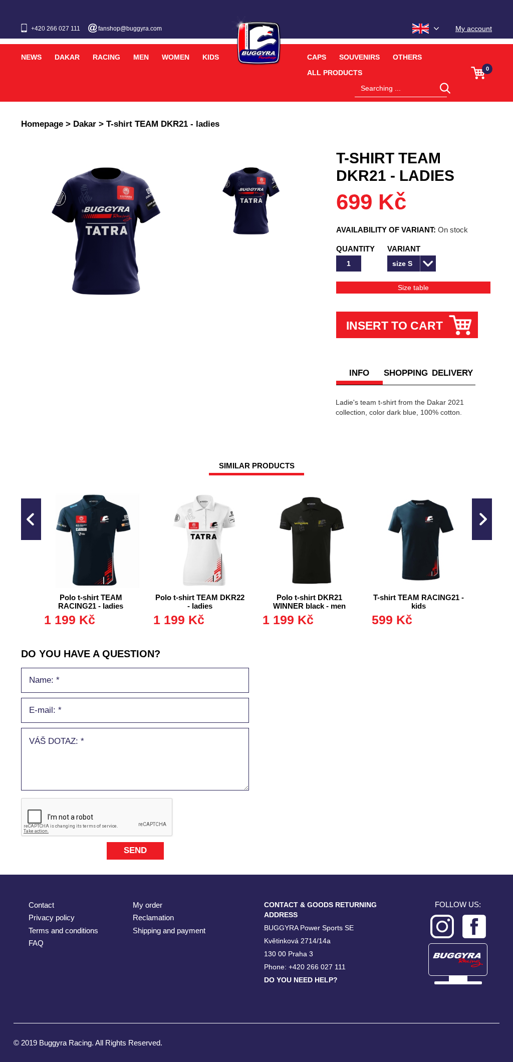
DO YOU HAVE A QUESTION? (90, 653)
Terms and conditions (63, 930)
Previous (31, 519)
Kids (210, 57)
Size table (413, 288)
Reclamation (153, 917)
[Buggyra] (256, 37)
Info (359, 373)
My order (147, 905)
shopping (406, 373)
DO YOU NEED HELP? (301, 980)
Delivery (452, 373)
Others (407, 57)
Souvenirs (359, 57)
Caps (316, 57)
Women (175, 57)
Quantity (355, 248)
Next (482, 519)
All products (334, 73)
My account (473, 29)
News (31, 57)
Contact (41, 905)
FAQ (36, 943)
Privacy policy (52, 917)
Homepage (42, 124)
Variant (403, 248)
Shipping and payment (169, 930)
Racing (106, 57)
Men (141, 57)
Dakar (67, 57)
